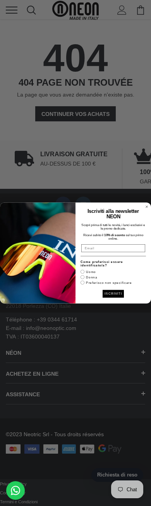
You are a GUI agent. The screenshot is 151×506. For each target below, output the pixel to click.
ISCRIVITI (113, 293)
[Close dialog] (146, 206)
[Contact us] (15, 490)
